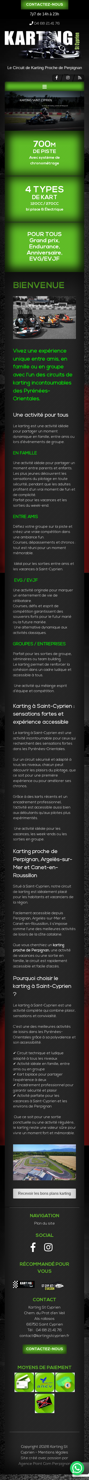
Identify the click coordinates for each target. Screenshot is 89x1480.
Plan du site (44, 1223)
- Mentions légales (51, 1452)
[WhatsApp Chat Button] (77, 1468)
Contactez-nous (44, 5)
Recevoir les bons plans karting (44, 1193)
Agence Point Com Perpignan (44, 1464)
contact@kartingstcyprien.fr (45, 1336)
